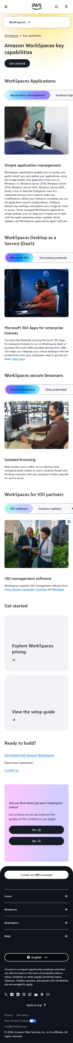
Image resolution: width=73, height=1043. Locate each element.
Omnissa (41, 589)
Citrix (7, 589)
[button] (20, 22)
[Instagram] (23, 995)
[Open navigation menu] (6, 7)
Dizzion (16, 589)
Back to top (34, 1005)
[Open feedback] (69, 521)
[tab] (27, 95)
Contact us (11, 770)
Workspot (58, 589)
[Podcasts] (41, 995)
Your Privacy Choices (16, 1020)
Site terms (22, 1015)
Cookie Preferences (15, 1026)
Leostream (28, 589)
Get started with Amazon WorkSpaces (29, 755)
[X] (5, 995)
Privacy (8, 1015)
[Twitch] (29, 995)
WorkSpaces (11, 35)
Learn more (18, 358)
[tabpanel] (36, 165)
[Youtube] (35, 995)
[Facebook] (11, 995)
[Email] (47, 995)
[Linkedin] (17, 995)
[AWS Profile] (66, 7)
